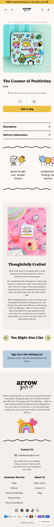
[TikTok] (32, 510)
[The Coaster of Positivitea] (27, 48)
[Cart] (48, 9)
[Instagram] (16, 510)
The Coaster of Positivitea (38, 22)
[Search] (42, 9)
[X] (37, 510)
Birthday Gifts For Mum (21, 22)
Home (9, 22)
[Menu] (5, 9)
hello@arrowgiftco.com (29, 455)
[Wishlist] (11, 9)
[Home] (27, 10)
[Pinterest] (27, 510)
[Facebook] (21, 510)
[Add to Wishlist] (47, 67)
